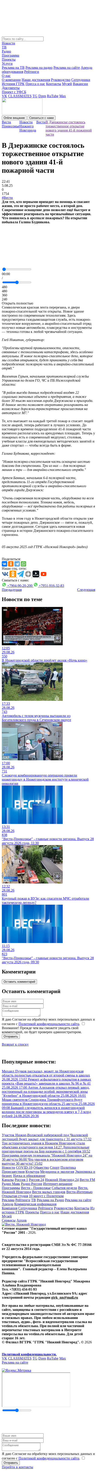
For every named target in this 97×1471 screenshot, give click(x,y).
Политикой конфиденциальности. (29, 1354)
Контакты (53, 84)
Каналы (8, 1180)
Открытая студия (15, 1196)
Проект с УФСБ (14, 92)
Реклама (8, 1200)
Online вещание (14, 118)
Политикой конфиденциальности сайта (48, 1024)
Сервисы (9, 1220)
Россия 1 (21, 1180)
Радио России (31, 1184)
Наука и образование (29, 1176)
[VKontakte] (4, 564)
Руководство (60, 80)
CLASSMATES (20, 96)
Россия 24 (36, 1180)
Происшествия (13, 1172)
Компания (9, 1208)
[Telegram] (17, 564)
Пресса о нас (35, 84)
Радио (6, 51)
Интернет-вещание (57, 1184)
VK (4, 96)
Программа (10, 55)
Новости (8, 43)
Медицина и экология (57, 1172)
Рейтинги (31, 72)
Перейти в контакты (17, 1467)
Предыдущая (12, 590)
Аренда (7, 1204)
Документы (11, 88)
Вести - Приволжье (36, 1188)
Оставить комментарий (19, 981)
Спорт (55, 1167)
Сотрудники (80, 80)
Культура (32, 1172)
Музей (67, 84)
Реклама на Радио (50, 1200)
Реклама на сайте (66, 67)
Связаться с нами (41, 118)
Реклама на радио (39, 67)
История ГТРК (13, 84)
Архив (21, 1220)
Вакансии (80, 84)
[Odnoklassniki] (11, 564)
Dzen (42, 96)
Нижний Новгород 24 (62, 1180)
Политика (68, 1167)
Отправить (11, 1036)
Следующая (86, 590)
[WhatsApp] (23, 564)
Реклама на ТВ (13, 67)
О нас (6, 76)
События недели (64, 1188)
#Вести (7, 198)
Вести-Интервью (79, 1192)
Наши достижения (36, 80)
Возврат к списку (15, 1044)
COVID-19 (24, 1167)
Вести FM (87, 1180)
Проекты (9, 59)
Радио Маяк (11, 1184)
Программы (11, 1188)
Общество (41, 1167)
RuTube (52, 96)
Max (62, 96)
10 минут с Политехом (46, 1196)
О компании (11, 80)
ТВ (4, 47)
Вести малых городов (48, 1192)
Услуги (7, 63)
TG (34, 96)
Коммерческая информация (35, 1204)
